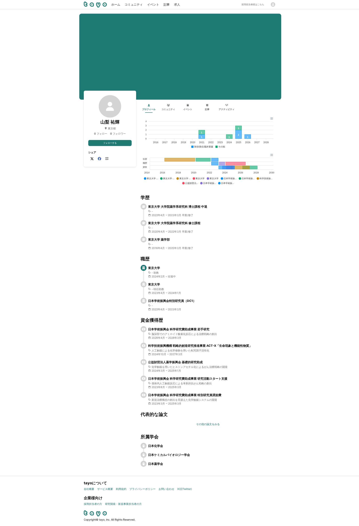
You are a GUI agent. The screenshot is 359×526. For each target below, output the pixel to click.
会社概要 (89, 488)
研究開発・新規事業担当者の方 (123, 503)
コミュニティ (134, 4)
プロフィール (149, 109)
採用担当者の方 (93, 503)
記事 (167, 4)
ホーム (115, 4)
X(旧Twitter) (184, 488)
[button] (202, 146)
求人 (177, 4)
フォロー (100, 133)
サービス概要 (105, 488)
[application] (208, 132)
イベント (153, 4)
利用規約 (121, 488)
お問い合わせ (166, 488)
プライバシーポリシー (142, 488)
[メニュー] (271, 118)
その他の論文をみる (208, 424)
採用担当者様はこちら (253, 4)
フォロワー (118, 133)
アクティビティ (226, 109)
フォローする (110, 143)
